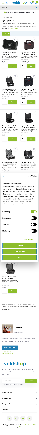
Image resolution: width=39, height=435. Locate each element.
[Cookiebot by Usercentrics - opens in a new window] (28, 176)
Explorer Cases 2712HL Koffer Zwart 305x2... (28, 90)
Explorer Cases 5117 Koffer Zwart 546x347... (28, 163)
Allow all (19, 245)
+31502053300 (6, 352)
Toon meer (13, 28)
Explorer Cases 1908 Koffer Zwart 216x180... (28, 53)
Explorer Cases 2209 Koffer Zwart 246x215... (10, 90)
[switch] (34, 218)
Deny (19, 258)
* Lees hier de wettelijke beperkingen (12, 384)
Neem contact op (10, 347)
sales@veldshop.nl (8, 353)
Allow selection (19, 252)
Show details (28, 239)
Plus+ (29, 425)
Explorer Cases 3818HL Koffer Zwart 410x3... (10, 126)
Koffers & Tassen (9, 17)
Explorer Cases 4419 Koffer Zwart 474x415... (28, 126)
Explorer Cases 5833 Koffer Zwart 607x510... (10, 277)
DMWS (24, 425)
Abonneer (31, 381)
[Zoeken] (36, 8)
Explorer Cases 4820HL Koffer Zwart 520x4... (10, 163)
